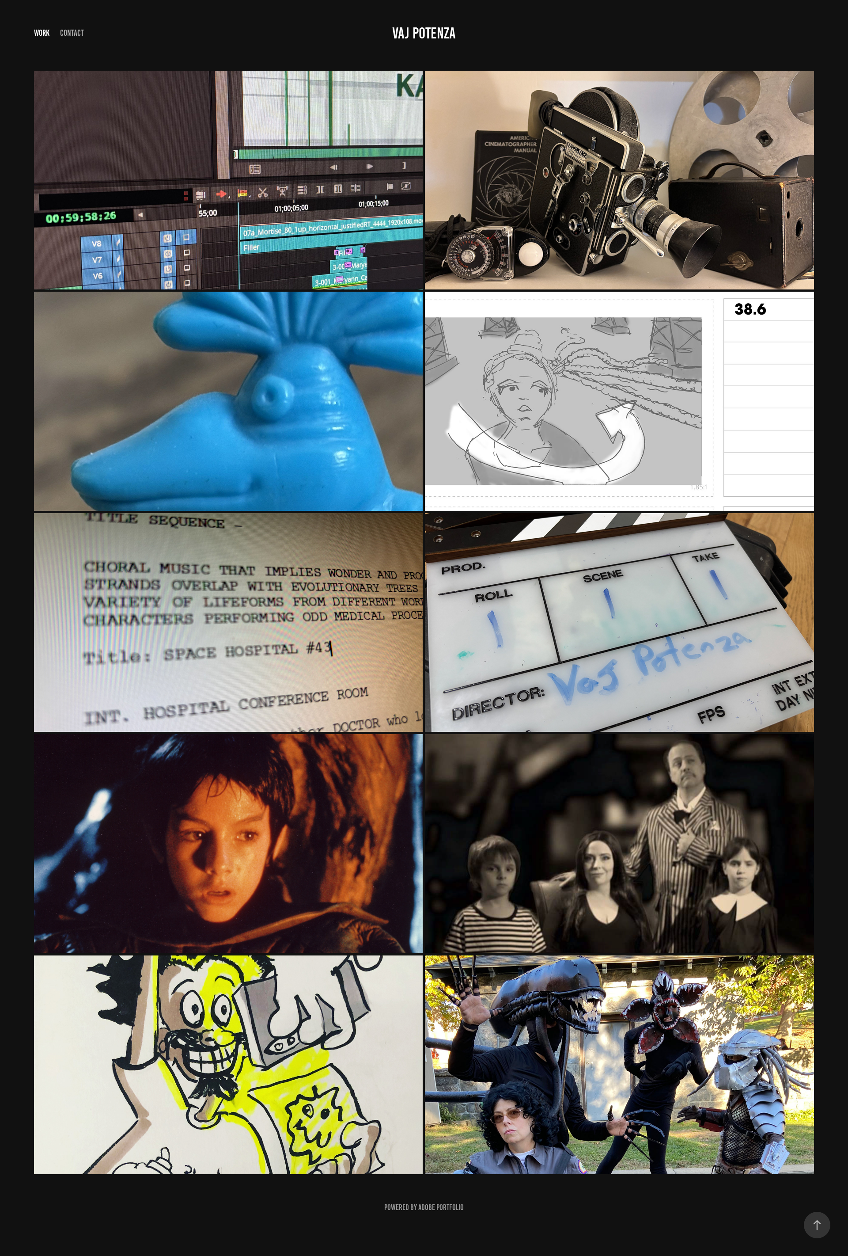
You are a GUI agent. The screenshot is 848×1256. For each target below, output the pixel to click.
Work (41, 33)
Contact (72, 33)
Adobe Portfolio (441, 1207)
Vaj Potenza (424, 33)
